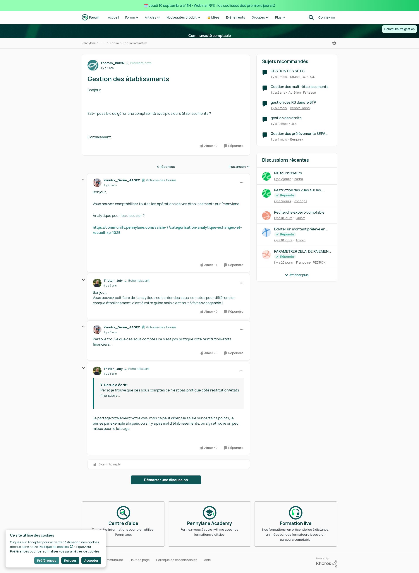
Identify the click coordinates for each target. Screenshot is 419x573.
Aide (207, 560)
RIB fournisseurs (288, 173)
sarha (298, 179)
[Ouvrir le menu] (334, 43)
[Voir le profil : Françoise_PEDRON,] (266, 254)
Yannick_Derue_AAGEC (122, 180)
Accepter (91, 560)
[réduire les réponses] (83, 179)
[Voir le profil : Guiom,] (266, 215)
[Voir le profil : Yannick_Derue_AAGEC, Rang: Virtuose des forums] (97, 182)
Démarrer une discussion (166, 479)
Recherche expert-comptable (299, 212)
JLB (294, 124)
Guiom (300, 218)
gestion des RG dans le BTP (293, 102)
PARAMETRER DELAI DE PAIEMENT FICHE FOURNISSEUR (302, 251)
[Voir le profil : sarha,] (266, 176)
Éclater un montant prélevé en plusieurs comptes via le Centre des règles (301, 229)
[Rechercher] (311, 17)
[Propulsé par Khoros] (326, 563)
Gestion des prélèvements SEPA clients (298, 133)
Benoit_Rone (300, 108)
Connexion (326, 17)
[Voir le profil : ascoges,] (266, 193)
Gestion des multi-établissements (299, 86)
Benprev (296, 139)
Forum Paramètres (136, 43)
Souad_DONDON (302, 77)
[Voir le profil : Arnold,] (266, 232)
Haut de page (140, 560)
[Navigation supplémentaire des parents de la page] (103, 43)
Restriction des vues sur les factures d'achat (297, 190)
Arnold (301, 240)
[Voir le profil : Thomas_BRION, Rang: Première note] (93, 65)
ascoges (300, 201)
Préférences (46, 560)
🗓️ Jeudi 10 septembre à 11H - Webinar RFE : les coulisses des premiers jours (208, 5)
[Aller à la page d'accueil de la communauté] (90, 17)
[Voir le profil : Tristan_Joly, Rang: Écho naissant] (97, 283)
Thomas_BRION (112, 63)
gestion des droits (286, 118)
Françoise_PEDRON (311, 262)
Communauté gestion (399, 29)
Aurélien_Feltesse (302, 92)
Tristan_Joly (113, 280)
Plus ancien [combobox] (239, 167)
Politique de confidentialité (176, 560)
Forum (114, 43)
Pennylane (89, 43)
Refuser (70, 560)
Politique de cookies (54, 547)
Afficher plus (299, 275)
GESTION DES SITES (288, 71)
